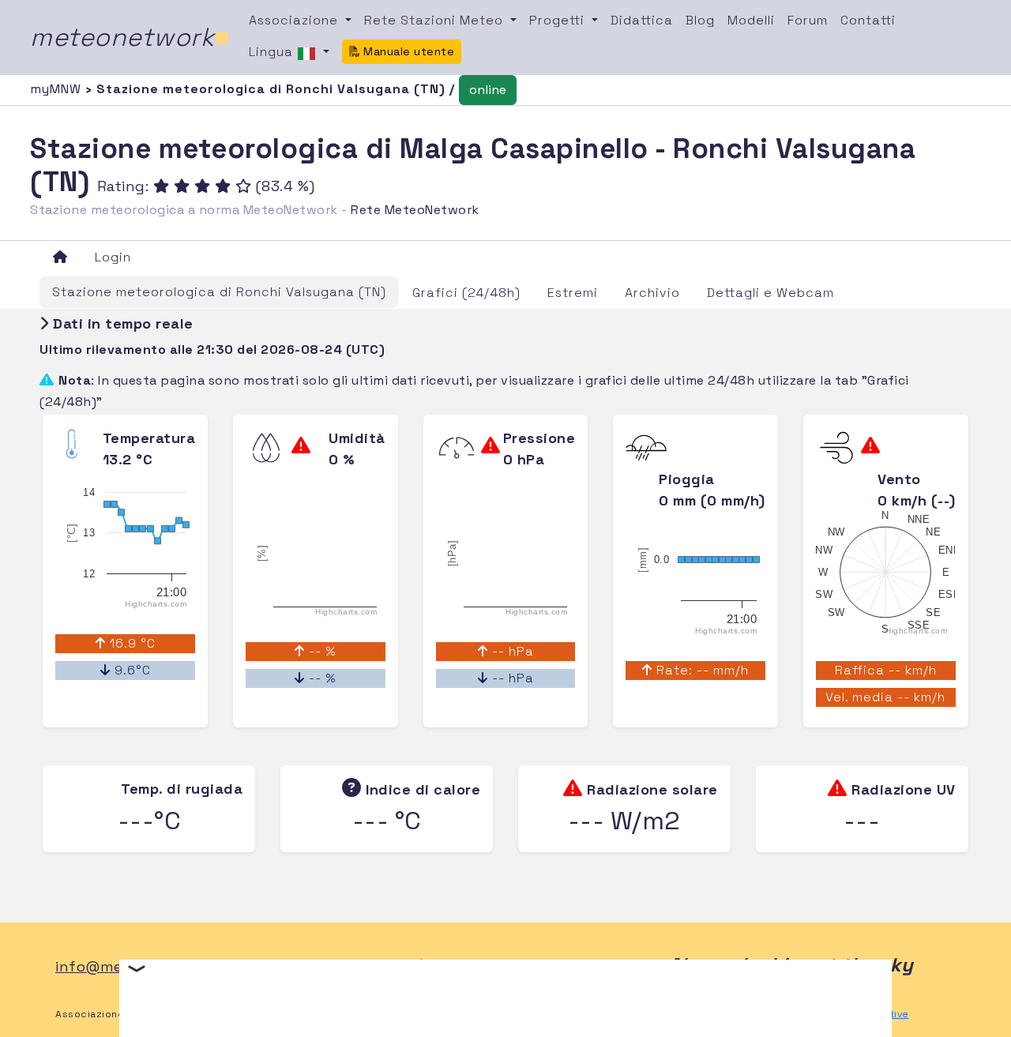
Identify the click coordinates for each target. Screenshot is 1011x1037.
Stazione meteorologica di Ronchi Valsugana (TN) (219, 292)
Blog (700, 20)
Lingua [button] (273, 51)
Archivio (652, 292)
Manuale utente (407, 51)
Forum (807, 20)
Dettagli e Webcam (770, 292)
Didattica (642, 20)
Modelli (751, 20)
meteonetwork (130, 37)
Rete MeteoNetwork (415, 209)
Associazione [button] (295, 20)
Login (113, 257)
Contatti (868, 20)
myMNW (57, 89)
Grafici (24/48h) (466, 292)
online (487, 89)
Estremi (572, 292)
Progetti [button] (558, 20)
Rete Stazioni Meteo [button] (435, 20)
